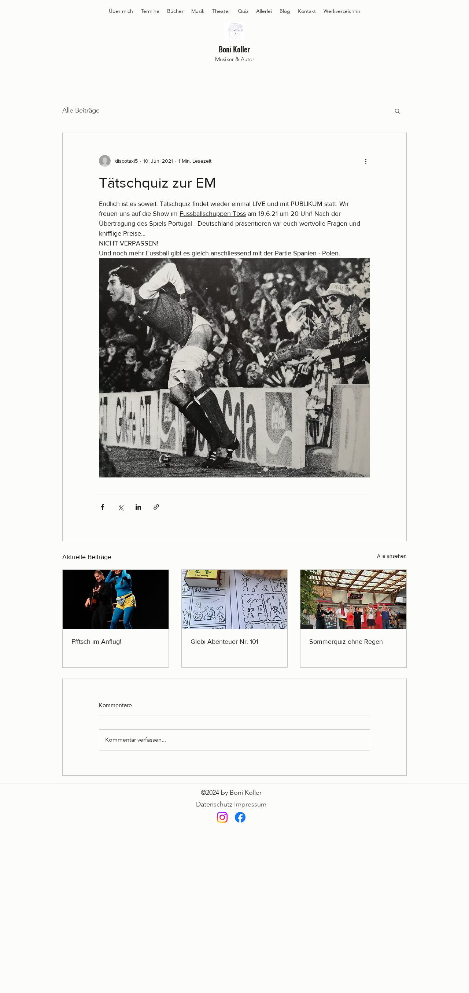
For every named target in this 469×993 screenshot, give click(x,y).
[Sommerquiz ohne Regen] (353, 599)
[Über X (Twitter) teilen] (120, 506)
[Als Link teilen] (156, 506)
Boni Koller (234, 49)
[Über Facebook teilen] (102, 506)
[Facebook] (240, 817)
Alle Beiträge (81, 110)
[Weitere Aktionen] (365, 160)
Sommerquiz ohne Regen (346, 641)
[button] (397, 111)
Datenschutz (214, 804)
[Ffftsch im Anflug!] (116, 599)
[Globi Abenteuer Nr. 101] (235, 599)
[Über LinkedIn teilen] (138, 506)
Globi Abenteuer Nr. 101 (224, 641)
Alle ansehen (392, 556)
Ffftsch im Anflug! (96, 641)
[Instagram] (222, 817)
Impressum (250, 804)
